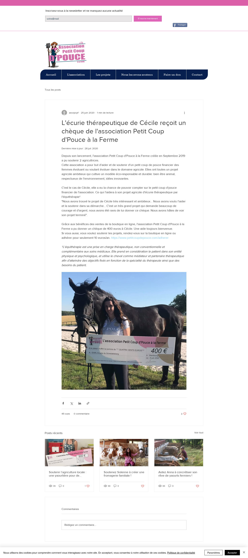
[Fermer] (244, 552)
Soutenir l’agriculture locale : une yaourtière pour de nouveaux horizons (67, 473)
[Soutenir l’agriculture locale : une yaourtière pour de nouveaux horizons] (69, 452)
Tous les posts (53, 89)
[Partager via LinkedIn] (79, 403)
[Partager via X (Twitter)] (71, 403)
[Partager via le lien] (88, 403)
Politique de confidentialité (181, 552)
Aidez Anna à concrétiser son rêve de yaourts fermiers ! (177, 473)
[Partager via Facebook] (63, 403)
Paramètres (213, 552)
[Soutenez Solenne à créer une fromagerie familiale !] (124, 452)
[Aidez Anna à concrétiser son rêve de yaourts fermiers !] (178, 452)
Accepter (232, 552)
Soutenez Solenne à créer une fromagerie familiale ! (124, 473)
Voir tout (198, 432)
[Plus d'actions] (184, 113)
